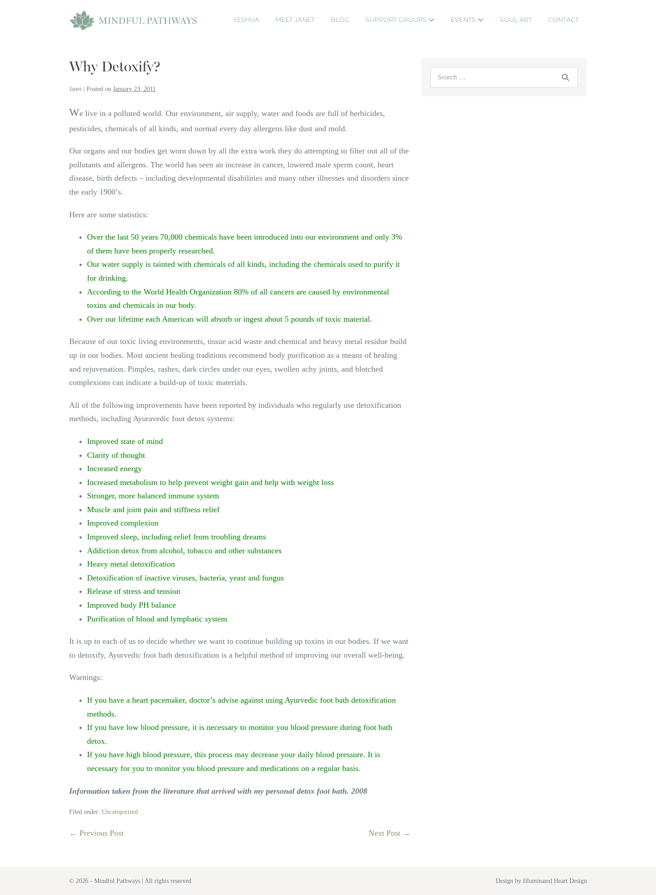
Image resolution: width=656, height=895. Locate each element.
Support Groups (396, 20)
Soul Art (516, 20)
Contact (563, 20)
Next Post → (390, 833)
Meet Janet (295, 20)
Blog (340, 20)
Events (464, 20)
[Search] (565, 77)
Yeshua (246, 20)
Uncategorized (120, 811)
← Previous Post (96, 833)
